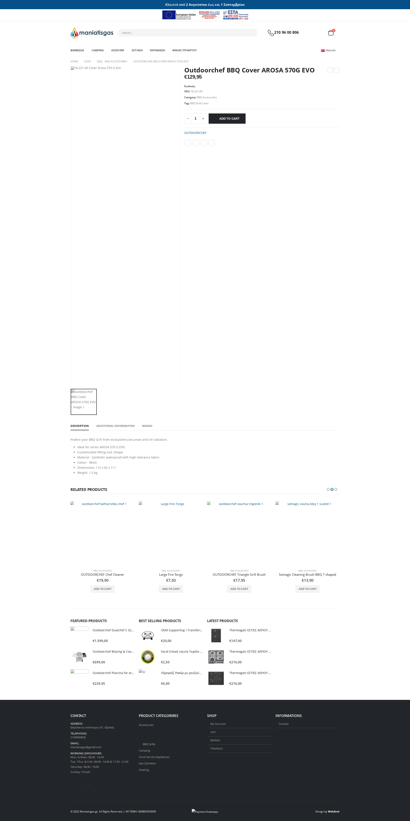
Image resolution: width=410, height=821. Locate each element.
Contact (284, 724)
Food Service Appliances (154, 757)
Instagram (95, 785)
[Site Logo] (91, 32)
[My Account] (310, 33)
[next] (337, 70)
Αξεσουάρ (117, 50)
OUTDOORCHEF (195, 133)
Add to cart (229, 118)
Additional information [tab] (115, 426)
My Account (218, 724)
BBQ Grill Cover (199, 103)
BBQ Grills (149, 744)
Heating (144, 770)
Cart (213, 732)
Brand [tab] (147, 426)
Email (211, 143)
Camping (98, 50)
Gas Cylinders (147, 763)
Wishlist (215, 740)
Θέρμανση (157, 50)
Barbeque (77, 50)
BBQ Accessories (207, 97)
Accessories (146, 725)
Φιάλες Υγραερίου (184, 50)
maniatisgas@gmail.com (85, 747)
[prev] (330, 70)
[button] (328, 489)
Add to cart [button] (102, 588)
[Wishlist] (320, 33)
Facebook (187, 143)
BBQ (142, 731)
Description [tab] (79, 426)
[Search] (251, 32)
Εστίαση (137, 50)
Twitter (195, 143)
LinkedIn (203, 143)
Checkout (216, 748)
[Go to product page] (102, 533)
